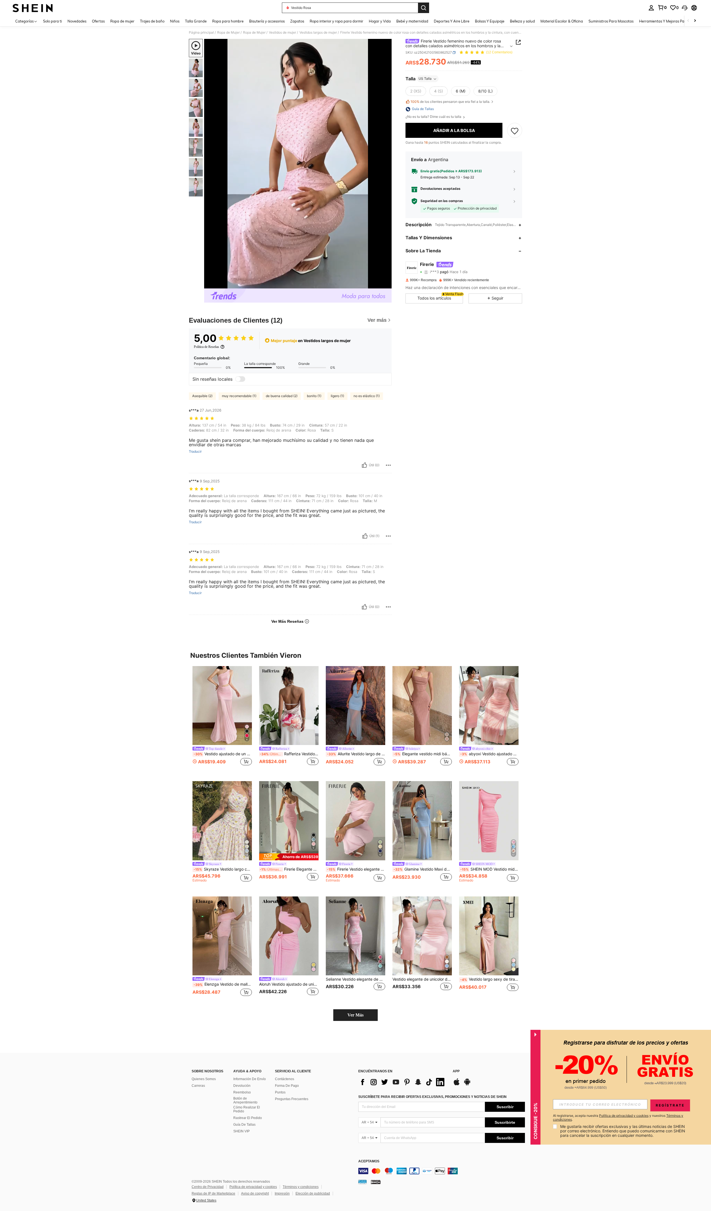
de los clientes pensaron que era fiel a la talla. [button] (450, 102)
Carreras (198, 1086)
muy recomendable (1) (239, 396)
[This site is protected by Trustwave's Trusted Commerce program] (362, 1181)
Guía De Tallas (244, 1125)
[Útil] (364, 465)
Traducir (195, 451)
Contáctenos (284, 1079)
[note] (289, 856)
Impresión (282, 1193)
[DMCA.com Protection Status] (375, 1181)
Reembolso (242, 1092)
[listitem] (222, 719)
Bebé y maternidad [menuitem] (412, 21)
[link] (662, 7)
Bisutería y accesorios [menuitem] (267, 21)
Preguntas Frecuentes (291, 1099)
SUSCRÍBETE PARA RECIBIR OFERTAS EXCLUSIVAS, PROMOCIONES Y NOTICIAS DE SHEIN (432, 1097)
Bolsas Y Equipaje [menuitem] (489, 21)
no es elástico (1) (367, 396)
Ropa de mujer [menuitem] (122, 21)
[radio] (415, 91)
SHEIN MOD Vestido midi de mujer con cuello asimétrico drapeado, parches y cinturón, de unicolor (489, 869)
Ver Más (355, 1015)
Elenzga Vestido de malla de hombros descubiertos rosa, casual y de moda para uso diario (223, 984)
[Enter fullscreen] (386, 284)
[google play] (467, 1085)
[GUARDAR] (514, 130)
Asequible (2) (202, 396)
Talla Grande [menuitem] (196, 21)
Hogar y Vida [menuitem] (380, 21)
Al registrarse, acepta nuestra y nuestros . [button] (618, 1118)
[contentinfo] (441, 1171)
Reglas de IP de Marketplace (213, 1193)
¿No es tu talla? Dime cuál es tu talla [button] (433, 117)
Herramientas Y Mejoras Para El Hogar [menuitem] (671, 21)
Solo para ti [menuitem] (52, 21)
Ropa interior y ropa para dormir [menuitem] (336, 21)
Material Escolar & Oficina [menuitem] (561, 21)
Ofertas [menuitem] (98, 21)
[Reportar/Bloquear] (388, 465)
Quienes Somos (204, 1079)
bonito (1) (314, 396)
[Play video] (298, 163)
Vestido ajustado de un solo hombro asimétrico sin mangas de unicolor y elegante (223, 754)
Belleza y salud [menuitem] (522, 21)
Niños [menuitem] (174, 21)
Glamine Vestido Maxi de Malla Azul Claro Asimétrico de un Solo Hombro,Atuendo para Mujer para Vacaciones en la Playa (423, 869)
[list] (402, 1082)
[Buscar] (423, 8)
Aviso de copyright (255, 1193)
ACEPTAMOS (368, 1161)
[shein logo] (32, 8)
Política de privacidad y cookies (253, 1187)
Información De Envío (249, 1079)
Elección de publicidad (313, 1193)
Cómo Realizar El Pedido (246, 1109)
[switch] (240, 379)
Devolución (242, 1086)
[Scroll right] (695, 21)
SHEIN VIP (241, 1131)
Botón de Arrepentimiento (245, 1100)
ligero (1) (337, 396)
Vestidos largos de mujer (318, 32)
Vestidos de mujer (282, 32)
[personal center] (651, 7)
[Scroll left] (688, 21)
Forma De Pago (287, 1086)
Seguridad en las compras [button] (441, 201)
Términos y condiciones (301, 1187)
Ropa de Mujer (228, 32)
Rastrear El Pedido (247, 1118)
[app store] (456, 1085)
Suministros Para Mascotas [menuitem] (611, 21)
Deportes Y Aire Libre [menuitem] (451, 21)
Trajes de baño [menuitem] (152, 21)
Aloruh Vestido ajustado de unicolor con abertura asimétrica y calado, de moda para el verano (289, 984)
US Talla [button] (425, 79)
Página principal (201, 32)
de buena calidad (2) (281, 396)
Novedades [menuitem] (76, 21)
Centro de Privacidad (208, 1187)
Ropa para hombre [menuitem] (228, 21)
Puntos (280, 1092)
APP (456, 1071)
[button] (684, 7)
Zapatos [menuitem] (297, 21)
